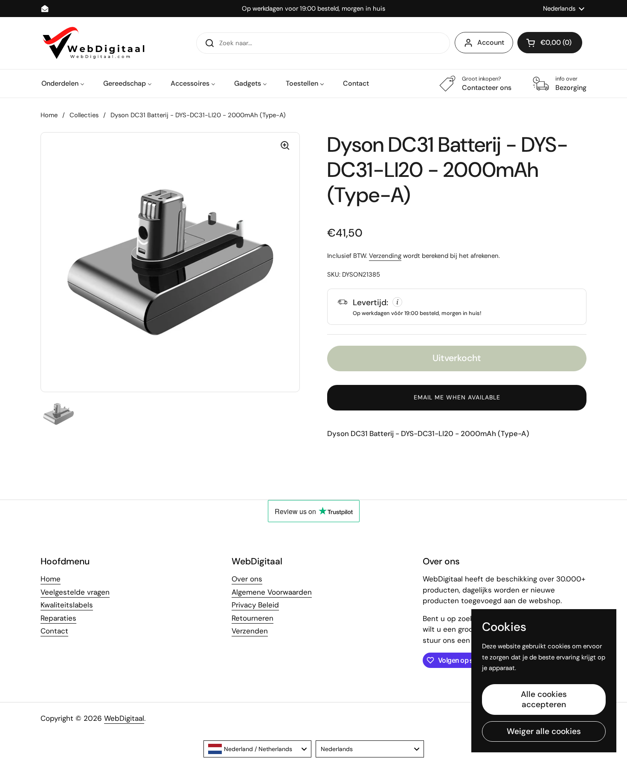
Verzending (385, 255)
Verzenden (250, 631)
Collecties (84, 115)
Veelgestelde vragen (75, 592)
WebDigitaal (124, 718)
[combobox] (257, 748)
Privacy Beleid (255, 605)
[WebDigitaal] (93, 43)
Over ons (247, 579)
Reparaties (58, 618)
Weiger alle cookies (544, 731)
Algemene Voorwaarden (272, 592)
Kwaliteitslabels (67, 605)
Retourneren (252, 618)
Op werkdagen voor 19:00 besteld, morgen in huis (313, 9)
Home (49, 115)
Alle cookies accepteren (544, 699)
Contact (54, 631)
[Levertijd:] (457, 306)
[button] (549, 42)
